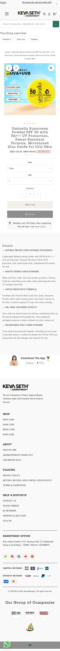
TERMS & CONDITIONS (14, 485)
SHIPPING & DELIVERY (14, 516)
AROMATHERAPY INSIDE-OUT (18, 455)
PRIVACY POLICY (11, 475)
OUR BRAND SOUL (12, 460)
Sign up (33, 226)
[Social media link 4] (30, 627)
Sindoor (34, 39)
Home (7, 52)
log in (42, 226)
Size (30, 162)
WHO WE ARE (10, 450)
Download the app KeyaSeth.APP (30, 2)
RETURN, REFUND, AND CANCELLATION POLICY (27, 480)
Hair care (21, 39)
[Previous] (3, 4)
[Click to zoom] (51, 68)
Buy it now (30, 214)
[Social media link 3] (44, 613)
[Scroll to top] (30, 645)
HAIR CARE (8, 424)
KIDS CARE (8, 434)
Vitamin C (6, 39)
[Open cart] (54, 14)
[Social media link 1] (16, 613)
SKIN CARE (8, 419)
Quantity (30, 188)
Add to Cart (30, 204)
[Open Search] (44, 14)
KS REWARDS (9, 510)
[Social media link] (5, 556)
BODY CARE (9, 429)
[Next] (56, 4)
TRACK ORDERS (11, 506)
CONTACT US (9, 501)
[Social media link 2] (30, 613)
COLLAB (7, 521)
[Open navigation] (6, 14)
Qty (30, 175)
